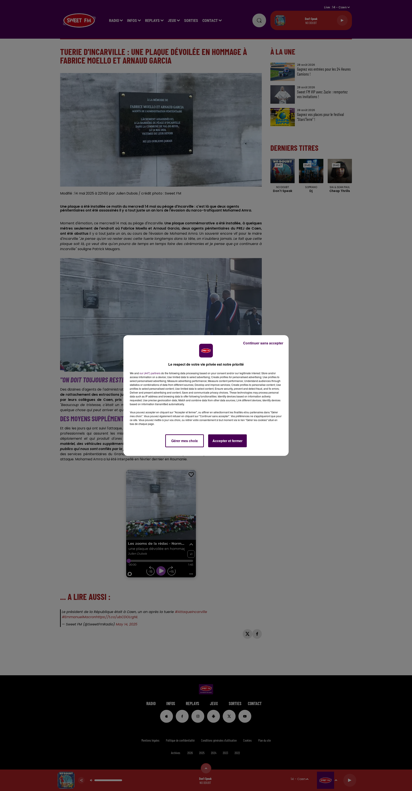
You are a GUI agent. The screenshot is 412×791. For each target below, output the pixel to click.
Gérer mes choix (184, 440)
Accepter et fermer (227, 440)
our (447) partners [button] (150, 373)
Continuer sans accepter (263, 343)
